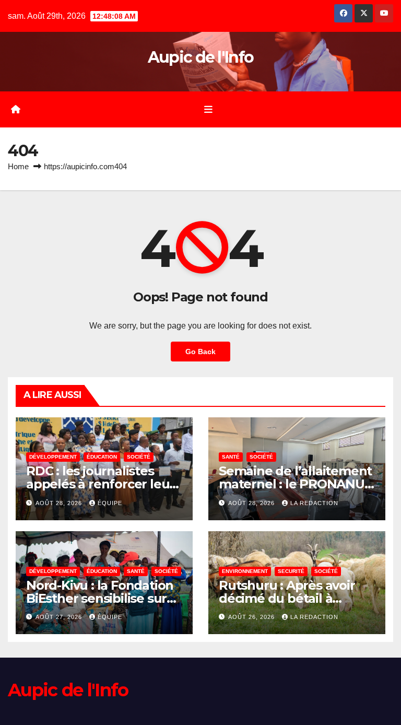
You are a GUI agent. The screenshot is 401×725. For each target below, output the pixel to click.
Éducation (102, 457)
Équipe (110, 503)
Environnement (245, 571)
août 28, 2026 (60, 503)
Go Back (200, 351)
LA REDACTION (314, 503)
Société (138, 457)
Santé (231, 457)
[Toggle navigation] (208, 109)
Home (18, 166)
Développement (53, 457)
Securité (291, 571)
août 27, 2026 (60, 617)
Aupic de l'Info (201, 57)
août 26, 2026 (252, 617)
